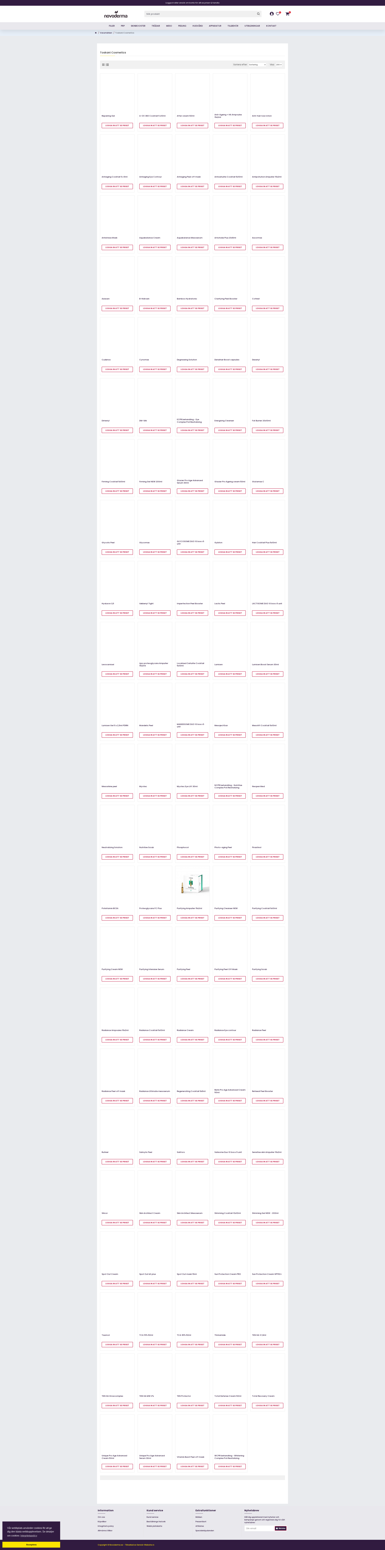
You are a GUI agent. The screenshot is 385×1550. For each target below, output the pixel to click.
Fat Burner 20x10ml (261, 421)
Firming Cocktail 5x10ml (113, 481)
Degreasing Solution (187, 360)
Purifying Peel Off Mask (225, 969)
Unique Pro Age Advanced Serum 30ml (152, 1457)
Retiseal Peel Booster (262, 1091)
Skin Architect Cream (149, 1213)
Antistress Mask (109, 238)
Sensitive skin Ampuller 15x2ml (267, 1152)
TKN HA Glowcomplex (112, 1396)
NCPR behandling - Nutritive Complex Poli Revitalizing (228, 786)
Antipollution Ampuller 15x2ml (267, 177)
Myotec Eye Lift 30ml (187, 786)
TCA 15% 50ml (146, 1335)
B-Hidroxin (144, 299)
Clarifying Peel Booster (225, 299)
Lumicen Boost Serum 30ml (265, 664)
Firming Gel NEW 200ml (150, 481)
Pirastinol (256, 847)
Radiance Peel (259, 1030)
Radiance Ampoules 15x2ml (115, 1030)
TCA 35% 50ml (184, 1335)
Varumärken (106, 32)
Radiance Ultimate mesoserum (154, 1091)
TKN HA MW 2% (146, 1396)
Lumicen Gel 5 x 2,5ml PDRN (115, 725)
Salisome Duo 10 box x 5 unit (228, 1152)
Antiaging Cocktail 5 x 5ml (115, 177)
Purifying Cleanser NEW (226, 908)
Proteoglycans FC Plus (150, 908)
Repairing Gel (108, 116)
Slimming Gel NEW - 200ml (265, 1213)
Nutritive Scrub (146, 847)
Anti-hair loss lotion (262, 116)
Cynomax (144, 360)
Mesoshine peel (109, 786)
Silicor (105, 1213)
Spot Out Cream (110, 1274)
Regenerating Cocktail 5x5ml (191, 1091)
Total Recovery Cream (263, 1396)
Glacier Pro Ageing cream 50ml (229, 481)
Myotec (143, 786)
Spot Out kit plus (147, 1274)
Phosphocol (183, 847)
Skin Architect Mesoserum (189, 1213)
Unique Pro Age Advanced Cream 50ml (114, 1457)
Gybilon (218, 542)
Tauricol (106, 1335)
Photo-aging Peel (223, 847)
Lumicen (218, 664)
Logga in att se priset (117, 125)
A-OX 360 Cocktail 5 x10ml (152, 116)
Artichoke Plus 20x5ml (225, 238)
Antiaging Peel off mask (189, 177)
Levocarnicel (108, 664)
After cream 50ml (185, 116)
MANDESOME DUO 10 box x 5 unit (190, 725)
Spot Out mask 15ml (187, 1274)
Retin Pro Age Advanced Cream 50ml (229, 1091)
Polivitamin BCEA (110, 908)
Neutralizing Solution (112, 847)
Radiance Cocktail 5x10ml (152, 1030)
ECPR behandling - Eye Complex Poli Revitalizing (189, 420)
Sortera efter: (240, 64)
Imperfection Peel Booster (190, 603)
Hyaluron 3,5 (108, 603)
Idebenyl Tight (146, 603)
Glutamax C (258, 481)
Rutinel (105, 1152)
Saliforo (181, 1152)
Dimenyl (106, 421)
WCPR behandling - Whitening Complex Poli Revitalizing (229, 1457)
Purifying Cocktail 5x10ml (264, 908)
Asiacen (105, 299)
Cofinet (256, 299)
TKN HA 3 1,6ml (259, 1335)
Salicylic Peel (145, 1152)
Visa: (272, 64)
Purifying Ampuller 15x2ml (189, 908)
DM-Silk (143, 421)
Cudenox (106, 360)
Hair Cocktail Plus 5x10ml (264, 542)
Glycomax (144, 542)
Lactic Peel (219, 603)
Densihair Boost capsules (226, 360)
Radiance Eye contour (225, 1030)
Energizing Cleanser (224, 421)
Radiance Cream (185, 1030)
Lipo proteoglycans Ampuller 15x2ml (153, 664)
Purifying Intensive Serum (151, 969)
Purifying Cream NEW (112, 969)
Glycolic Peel (108, 542)
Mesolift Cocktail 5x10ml (264, 725)
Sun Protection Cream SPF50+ (267, 1274)
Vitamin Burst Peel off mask (190, 1457)
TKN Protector (184, 1396)
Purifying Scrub (259, 969)
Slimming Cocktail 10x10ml (227, 1213)
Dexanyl (256, 360)
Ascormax (257, 238)
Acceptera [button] (31, 1544)
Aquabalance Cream (149, 238)
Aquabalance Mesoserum (189, 238)
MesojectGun (221, 725)
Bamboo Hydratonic (187, 299)
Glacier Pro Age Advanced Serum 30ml (190, 481)
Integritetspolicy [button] (28, 1535)
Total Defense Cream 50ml (227, 1396)
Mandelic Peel (146, 725)
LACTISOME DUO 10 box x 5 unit (267, 603)
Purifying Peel (183, 969)
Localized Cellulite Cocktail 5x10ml (190, 664)
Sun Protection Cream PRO (227, 1274)
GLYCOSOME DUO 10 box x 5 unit (190, 542)
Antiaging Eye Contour (150, 177)
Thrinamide (220, 1335)
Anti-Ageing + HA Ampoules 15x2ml (228, 116)
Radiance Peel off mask (113, 1091)
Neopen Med (258, 786)
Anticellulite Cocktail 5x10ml (228, 177)
